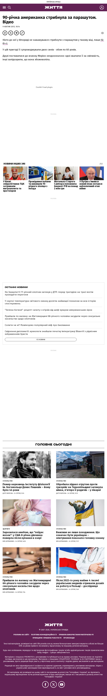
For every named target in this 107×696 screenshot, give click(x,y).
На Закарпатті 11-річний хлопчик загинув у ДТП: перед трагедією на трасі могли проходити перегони (49, 293)
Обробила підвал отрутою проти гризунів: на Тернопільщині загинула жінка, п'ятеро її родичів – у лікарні (79, 487)
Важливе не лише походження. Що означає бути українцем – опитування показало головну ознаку (80, 535)
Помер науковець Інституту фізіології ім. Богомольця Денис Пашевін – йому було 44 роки (26, 487)
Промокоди (69, 638)
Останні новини (16, 287)
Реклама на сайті (21, 635)
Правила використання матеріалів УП (76, 635)
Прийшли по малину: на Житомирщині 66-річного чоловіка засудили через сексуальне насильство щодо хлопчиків (52, 317)
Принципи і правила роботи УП (47, 638)
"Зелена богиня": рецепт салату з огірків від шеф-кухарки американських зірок (48, 310)
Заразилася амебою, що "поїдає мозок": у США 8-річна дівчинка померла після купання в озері (23, 535)
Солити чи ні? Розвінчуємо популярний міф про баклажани (37, 325)
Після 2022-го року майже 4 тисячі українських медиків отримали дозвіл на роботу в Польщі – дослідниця (80, 583)
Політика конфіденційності (44, 635)
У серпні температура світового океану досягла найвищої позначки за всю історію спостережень (50, 302)
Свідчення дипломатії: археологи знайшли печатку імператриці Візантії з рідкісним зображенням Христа (51, 332)
